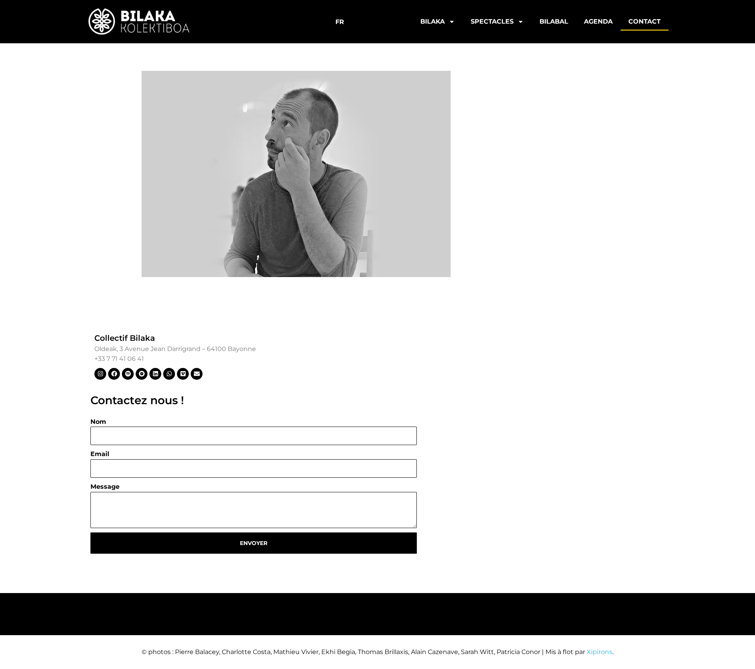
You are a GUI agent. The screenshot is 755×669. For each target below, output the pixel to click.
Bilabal (554, 21)
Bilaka (432, 21)
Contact (644, 21)
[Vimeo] (183, 374)
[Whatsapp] (169, 374)
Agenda (598, 21)
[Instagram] (100, 374)
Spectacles (492, 21)
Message (105, 486)
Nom (98, 421)
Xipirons (599, 652)
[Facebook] (114, 374)
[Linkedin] (155, 374)
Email (99, 454)
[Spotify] (128, 374)
